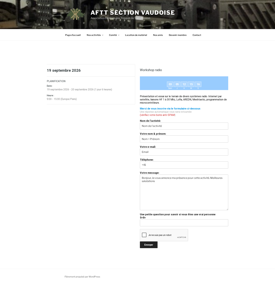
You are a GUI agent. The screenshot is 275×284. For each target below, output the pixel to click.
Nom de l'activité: (150, 120)
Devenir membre (178, 35)
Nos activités (94, 35)
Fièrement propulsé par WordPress (82, 276)
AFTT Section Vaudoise (133, 12)
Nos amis (158, 35)
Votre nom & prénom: (153, 133)
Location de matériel (136, 35)
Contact (197, 35)
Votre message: (149, 172)
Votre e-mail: (148, 146)
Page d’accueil (73, 35)
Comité (113, 35)
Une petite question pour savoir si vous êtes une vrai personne (177, 216)
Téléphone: (147, 159)
